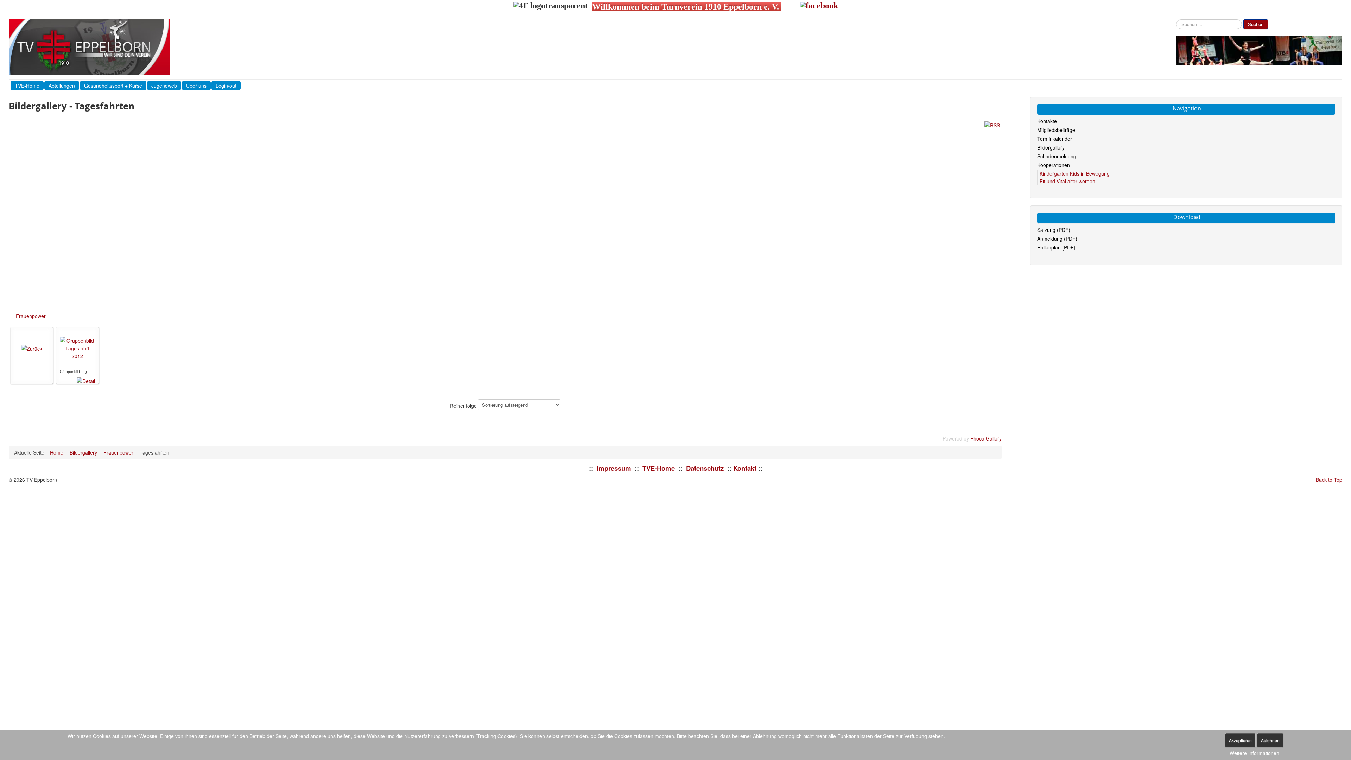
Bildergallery (1051, 147)
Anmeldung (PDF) (1057, 238)
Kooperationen (1053, 165)
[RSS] (992, 124)
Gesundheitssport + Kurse (113, 85)
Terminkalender (1054, 138)
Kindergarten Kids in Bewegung (1075, 173)
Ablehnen (1270, 740)
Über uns (196, 85)
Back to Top (1329, 479)
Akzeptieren (1240, 740)
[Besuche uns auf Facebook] (819, 6)
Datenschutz (705, 468)
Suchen (1255, 24)
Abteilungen (62, 85)
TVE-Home (27, 85)
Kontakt (744, 468)
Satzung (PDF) (1053, 229)
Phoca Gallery (986, 438)
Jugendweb (164, 85)
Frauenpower (31, 315)
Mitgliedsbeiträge (1056, 129)
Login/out (226, 85)
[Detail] (86, 380)
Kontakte (1047, 121)
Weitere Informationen (1254, 752)
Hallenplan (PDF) (1056, 247)
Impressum (614, 468)
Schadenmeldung (1056, 156)
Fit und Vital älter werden (1067, 181)
